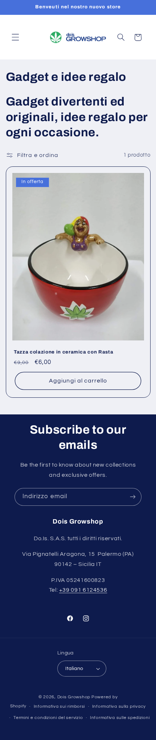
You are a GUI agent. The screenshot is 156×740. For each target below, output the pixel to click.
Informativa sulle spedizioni (120, 718)
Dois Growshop (74, 697)
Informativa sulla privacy (119, 706)
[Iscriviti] (132, 497)
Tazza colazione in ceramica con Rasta (63, 352)
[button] (15, 37)
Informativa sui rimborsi (59, 706)
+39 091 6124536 (83, 590)
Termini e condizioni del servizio (48, 718)
